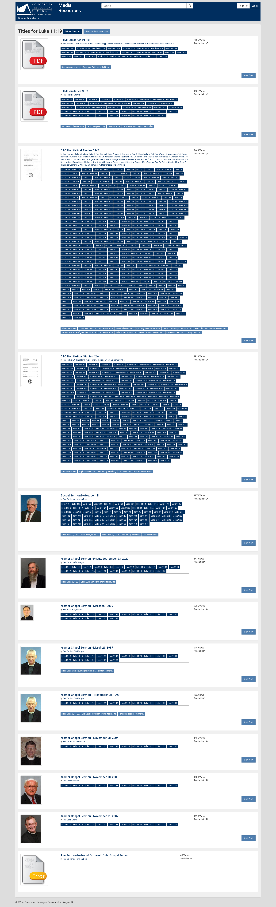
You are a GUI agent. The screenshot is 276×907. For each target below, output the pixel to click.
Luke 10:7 (87, 218)
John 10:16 (161, 433)
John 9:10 (168, 512)
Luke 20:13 (171, 254)
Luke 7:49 (87, 206)
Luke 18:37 (90, 417)
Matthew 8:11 (108, 373)
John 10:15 (149, 433)
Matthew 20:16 (83, 393)
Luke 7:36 (76, 202)
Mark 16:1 (108, 397)
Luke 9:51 (151, 210)
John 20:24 (79, 310)
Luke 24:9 (87, 286)
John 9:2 (87, 512)
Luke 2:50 (173, 401)
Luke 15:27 (172, 250)
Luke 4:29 (108, 194)
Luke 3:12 (96, 182)
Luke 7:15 (167, 198)
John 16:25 (152, 453)
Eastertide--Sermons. (125, 328)
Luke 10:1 (151, 214)
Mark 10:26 (66, 56)
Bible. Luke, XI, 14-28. (111, 535)
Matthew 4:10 (67, 104)
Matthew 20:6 (181, 385)
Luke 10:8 (98, 218)
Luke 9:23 (162, 206)
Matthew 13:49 (98, 48)
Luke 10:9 (108, 218)
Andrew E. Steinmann (122, 154)
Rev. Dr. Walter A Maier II (165, 162)
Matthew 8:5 (147, 369)
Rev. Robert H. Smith (71, 95)
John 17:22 (79, 306)
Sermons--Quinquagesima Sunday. (138, 126)
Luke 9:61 (130, 214)
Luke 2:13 (136, 174)
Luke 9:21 (140, 206)
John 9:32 (166, 520)
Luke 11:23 (172, 112)
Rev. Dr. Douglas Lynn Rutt (143, 154)
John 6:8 (105, 425)
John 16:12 (125, 302)
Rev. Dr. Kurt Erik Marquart (74, 651)
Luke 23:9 (119, 266)
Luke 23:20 (125, 270)
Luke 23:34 (172, 274)
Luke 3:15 (129, 182)
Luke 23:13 (166, 266)
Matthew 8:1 (95, 369)
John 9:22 (177, 516)
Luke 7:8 (93, 198)
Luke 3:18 (161, 182)
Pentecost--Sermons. (143, 471)
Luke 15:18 (66, 250)
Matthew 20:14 (171, 389)
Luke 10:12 (143, 218)
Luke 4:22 (162, 190)
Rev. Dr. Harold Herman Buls (142, 157)
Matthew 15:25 (129, 108)
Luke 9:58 (98, 214)
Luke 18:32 (137, 116)
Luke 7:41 (130, 202)
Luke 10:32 (172, 222)
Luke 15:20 (90, 250)
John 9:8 (147, 512)
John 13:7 (121, 437)
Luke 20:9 (125, 254)
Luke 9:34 (119, 210)
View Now (248, 75)
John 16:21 (103, 453)
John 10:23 (121, 290)
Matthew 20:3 (138, 385)
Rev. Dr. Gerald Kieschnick (74, 741)
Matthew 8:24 (165, 373)
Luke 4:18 (119, 190)
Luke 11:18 (151, 56)
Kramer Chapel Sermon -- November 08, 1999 (90, 694)
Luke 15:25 (149, 250)
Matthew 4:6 (132, 100)
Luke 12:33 (78, 238)
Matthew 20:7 (67, 389)
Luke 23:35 (66, 278)
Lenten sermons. (106, 332)
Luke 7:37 (87, 202)
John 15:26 (128, 298)
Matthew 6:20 (153, 104)
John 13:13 (66, 441)
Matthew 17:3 (126, 381)
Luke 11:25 (78, 116)
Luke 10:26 (101, 222)
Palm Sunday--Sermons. (126, 332)
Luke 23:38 (101, 278)
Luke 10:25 (90, 222)
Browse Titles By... (28, 18)
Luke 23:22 (149, 270)
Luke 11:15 (78, 112)
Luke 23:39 (113, 278)
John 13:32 (116, 294)
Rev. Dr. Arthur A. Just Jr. (77, 159)
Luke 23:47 (90, 282)
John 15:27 (140, 298)
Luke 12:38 (137, 238)
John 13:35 (152, 294)
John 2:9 (75, 290)
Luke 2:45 (119, 401)
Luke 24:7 (65, 286)
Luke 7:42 (140, 202)
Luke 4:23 (173, 190)
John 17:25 (116, 306)
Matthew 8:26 (67, 377)
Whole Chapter (72, 31)
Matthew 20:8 (82, 389)
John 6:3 (178, 421)
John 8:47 (77, 429)
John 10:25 (146, 290)
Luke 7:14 (156, 198)
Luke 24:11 (110, 286)
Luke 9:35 (130, 210)
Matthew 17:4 (141, 381)
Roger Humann (95, 159)
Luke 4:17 (108, 190)
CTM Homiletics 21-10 (75, 40)
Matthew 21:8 (82, 397)
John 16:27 (177, 453)
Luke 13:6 (98, 242)
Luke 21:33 (113, 262)
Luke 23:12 (154, 266)
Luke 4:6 (113, 186)
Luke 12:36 (113, 238)
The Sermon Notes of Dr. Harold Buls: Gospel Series (94, 855)
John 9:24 (77, 520)
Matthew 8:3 (121, 369)
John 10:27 (170, 290)
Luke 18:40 (125, 417)
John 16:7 (65, 302)
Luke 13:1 (172, 238)
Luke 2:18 (65, 178)
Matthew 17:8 (82, 385)
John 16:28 (66, 457)
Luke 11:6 (119, 230)
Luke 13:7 (108, 242)
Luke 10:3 (173, 214)
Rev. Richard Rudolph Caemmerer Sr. (159, 44)
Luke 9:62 (140, 214)
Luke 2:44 (109, 401)
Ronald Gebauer (85, 162)
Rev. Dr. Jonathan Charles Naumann (114, 157)
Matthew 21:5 (155, 393)
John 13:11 (168, 437)
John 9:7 (137, 512)
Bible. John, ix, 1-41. (70, 535)
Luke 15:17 (181, 246)
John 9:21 (166, 516)
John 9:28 (121, 520)
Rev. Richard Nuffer (71, 781)
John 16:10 (100, 302)
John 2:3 (141, 286)
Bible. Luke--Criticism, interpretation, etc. (98, 582)
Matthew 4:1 (66, 100)
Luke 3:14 (118, 182)
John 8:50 (110, 429)
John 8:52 (133, 429)
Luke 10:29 (137, 222)
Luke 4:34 (98, 504)
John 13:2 (65, 437)
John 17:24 (103, 306)
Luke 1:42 (98, 170)
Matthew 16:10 (82, 52)
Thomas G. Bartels (170, 159)
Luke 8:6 (105, 405)
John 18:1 (102, 457)
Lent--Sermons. (114, 126)
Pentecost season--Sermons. (151, 332)
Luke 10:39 (137, 226)
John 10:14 (137, 433)
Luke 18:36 (78, 417)
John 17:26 (128, 306)
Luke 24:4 (157, 282)
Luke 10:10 (119, 218)
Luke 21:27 (160, 258)
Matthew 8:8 (66, 373)
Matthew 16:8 (171, 48)
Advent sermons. (68, 328)
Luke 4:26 (76, 194)
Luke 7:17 (65, 202)
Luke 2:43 (98, 401)
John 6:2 (168, 421)
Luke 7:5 (65, 198)
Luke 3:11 (86, 182)
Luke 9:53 (173, 210)
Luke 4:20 (140, 190)
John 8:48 (88, 429)
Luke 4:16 (98, 190)
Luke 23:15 (66, 270)
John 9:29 (133, 520)
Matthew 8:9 (80, 373)
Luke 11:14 (66, 112)
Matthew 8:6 (160, 369)
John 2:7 (181, 286)
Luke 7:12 (135, 198)
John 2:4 (151, 286)
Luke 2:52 (76, 405)
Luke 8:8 (124, 405)
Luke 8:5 (96, 405)
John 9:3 (97, 512)
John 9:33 (177, 520)
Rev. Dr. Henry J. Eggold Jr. (95, 360)
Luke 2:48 (151, 401)
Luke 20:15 (78, 258)
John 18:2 (114, 457)
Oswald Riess (113, 44)
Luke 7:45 (173, 202)
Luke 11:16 (90, 112)
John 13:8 (133, 437)
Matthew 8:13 (136, 373)
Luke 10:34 (78, 226)
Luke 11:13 (78, 234)
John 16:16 (163, 449)
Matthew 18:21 (128, 52)
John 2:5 (161, 286)
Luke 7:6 (74, 198)
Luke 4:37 (130, 504)
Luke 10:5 (65, 218)
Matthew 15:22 (83, 108)
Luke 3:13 (107, 182)
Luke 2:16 (168, 174)
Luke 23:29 (113, 274)
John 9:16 (110, 516)
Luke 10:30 (149, 222)
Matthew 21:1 (98, 393)
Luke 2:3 (159, 170)
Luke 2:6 (65, 174)
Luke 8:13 (176, 405)
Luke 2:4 (168, 170)
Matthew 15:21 (67, 108)
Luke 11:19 (162, 56)
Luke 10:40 (149, 226)
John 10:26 (158, 290)
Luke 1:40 (76, 170)
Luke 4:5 (103, 186)
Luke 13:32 (153, 242)
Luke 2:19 (76, 178)
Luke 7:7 (84, 198)
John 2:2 (131, 286)
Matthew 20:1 (110, 385)
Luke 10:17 (167, 218)
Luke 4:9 (141, 186)
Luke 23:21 (137, 270)
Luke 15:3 (99, 246)
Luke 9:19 (119, 206)
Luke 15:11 (110, 246)
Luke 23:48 (101, 282)
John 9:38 (110, 524)
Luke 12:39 (149, 238)
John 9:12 (65, 516)
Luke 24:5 (167, 282)
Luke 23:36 (78, 278)
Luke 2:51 (65, 405)
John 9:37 (99, 524)
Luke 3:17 (150, 182)
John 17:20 (174, 302)
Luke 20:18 (113, 258)
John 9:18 (133, 516)
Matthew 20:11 (125, 389)
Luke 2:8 (84, 174)
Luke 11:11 (174, 230)
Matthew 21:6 (169, 393)
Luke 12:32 (66, 238)
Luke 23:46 (78, 282)
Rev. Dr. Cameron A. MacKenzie (97, 165)
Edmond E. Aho (77, 165)
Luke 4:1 (65, 186)
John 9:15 (99, 516)
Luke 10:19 (66, 222)
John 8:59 (88, 433)
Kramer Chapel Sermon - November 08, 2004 (89, 737)
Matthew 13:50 (113, 48)
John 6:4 (65, 425)
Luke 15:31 (101, 254)
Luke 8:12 (166, 405)
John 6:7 (95, 425)
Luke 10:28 (125, 222)
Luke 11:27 (101, 116)
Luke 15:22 (113, 250)
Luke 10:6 (76, 218)
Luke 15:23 (125, 250)
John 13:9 (144, 437)
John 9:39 (121, 524)
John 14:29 (116, 298)
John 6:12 (148, 425)
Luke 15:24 (137, 250)
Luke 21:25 (137, 258)
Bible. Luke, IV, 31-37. (90, 535)
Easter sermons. (106, 328)
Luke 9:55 (65, 214)
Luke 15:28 (66, 254)
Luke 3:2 (117, 178)
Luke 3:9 (65, 182)
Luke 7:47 (65, 206)
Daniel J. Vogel (119, 162)
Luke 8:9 (134, 405)
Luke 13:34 (176, 242)
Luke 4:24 (183, 190)
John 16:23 (128, 453)
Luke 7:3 (169, 194)
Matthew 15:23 (98, 108)
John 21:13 (66, 318)
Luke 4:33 (87, 504)
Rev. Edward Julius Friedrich (75, 44)
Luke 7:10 (113, 198)
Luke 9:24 (173, 206)
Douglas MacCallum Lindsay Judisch (79, 154)
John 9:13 (77, 516)
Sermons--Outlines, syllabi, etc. (96, 67)
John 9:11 (179, 512)
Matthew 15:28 (175, 108)
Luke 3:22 (182, 182)
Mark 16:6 (163, 397)
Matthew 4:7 (145, 100)
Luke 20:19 (125, 258)
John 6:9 (115, 425)
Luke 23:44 (172, 278)
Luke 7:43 (151, 202)
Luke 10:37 (113, 226)
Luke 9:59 (108, 214)
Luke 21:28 (172, 258)
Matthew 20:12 (141, 389)
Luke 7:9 (103, 198)
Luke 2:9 (93, 174)
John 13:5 (99, 437)
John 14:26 (79, 298)
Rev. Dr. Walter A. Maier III (87, 157)
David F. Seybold (118, 165)
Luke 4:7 (122, 186)
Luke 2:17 (179, 174)
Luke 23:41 (137, 278)
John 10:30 (91, 294)
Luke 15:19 (78, 250)
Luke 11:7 (130, 230)
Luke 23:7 (98, 266)
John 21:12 (180, 314)
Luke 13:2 (183, 238)
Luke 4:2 (74, 186)
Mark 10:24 (169, 52)
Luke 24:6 (178, 282)
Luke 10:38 (125, 226)
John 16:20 (91, 453)
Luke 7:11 (124, 198)
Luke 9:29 (65, 210)
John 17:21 (66, 306)
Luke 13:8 (119, 242)
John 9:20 (155, 516)
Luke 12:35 (101, 238)
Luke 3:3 (127, 178)
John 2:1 (121, 286)
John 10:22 (109, 290)
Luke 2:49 (162, 401)
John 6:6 (85, 425)
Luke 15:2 (88, 246)
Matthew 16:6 (143, 48)
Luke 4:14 (76, 190)
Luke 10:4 (183, 214)
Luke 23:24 (172, 270)
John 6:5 (75, 425)
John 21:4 (88, 314)
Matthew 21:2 (112, 393)
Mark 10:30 (115, 56)
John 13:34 (140, 294)
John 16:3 (137, 445)
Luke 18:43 (160, 417)
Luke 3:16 (139, 182)
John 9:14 (88, 516)
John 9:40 (133, 524)
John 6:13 (159, 425)
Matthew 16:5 (129, 48)
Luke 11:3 (87, 230)
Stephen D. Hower (133, 159)
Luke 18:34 (160, 116)
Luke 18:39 (113, 417)
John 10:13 (125, 433)
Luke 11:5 (108, 230)
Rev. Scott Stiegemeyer (72, 609)
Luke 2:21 (98, 178)
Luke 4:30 (119, 194)
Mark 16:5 (152, 397)
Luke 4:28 (98, 194)
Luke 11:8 (140, 230)
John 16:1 (115, 445)
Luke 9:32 (98, 210)
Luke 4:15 (87, 190)
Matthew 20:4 (153, 385)
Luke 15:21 (101, 250)
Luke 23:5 (76, 266)
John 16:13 (137, 302)
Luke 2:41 (77, 401)
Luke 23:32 (149, 274)
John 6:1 (158, 421)
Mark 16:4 (141, 397)
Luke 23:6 (87, 266)
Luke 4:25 (65, 194)
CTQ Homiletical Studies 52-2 (80, 150)
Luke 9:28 (183, 206)
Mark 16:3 (130, 397)
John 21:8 (133, 314)
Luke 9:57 (87, 214)
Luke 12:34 (90, 238)
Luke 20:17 (101, 258)
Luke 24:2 (135, 282)
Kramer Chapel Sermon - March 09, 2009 (87, 605)
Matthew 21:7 (67, 397)
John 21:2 (65, 314)
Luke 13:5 (87, 242)
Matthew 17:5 (155, 381)
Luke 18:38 (101, 417)
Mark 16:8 (65, 401)
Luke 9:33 (108, 210)
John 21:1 (176, 310)
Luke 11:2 (76, 230)
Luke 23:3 (181, 262)
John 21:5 (99, 314)
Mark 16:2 (119, 397)
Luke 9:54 (183, 210)
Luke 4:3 (84, 186)
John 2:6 (171, 286)
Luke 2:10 (104, 174)
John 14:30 (66, 445)
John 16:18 (66, 453)
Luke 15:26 (160, 250)
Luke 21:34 (125, 262)
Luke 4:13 (65, 190)
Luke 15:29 (78, 254)
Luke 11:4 (98, 230)
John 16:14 (149, 302)
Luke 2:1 (140, 170)
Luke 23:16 (78, 270)
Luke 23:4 (65, 266)
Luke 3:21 (171, 182)
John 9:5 (117, 512)
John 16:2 (126, 445)
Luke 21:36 (149, 262)
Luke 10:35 (90, 226)
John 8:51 (121, 429)
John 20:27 (116, 310)
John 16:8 (77, 302)
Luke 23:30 (125, 274)
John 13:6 (110, 437)
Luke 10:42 (172, 226)
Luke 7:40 (119, 202)
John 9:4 (107, 512)
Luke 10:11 (131, 218)
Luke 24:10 (98, 286)
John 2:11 (97, 290)
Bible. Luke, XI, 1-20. (70, 582)
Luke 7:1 (150, 194)
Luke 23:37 (90, 278)
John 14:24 (177, 294)
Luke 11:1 (65, 230)
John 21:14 (79, 318)
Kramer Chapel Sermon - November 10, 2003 (89, 777)
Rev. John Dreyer (70, 820)
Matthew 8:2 (108, 369)
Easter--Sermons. (68, 471)
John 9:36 (88, 524)
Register (243, 5)
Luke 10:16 (155, 218)
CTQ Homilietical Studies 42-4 (80, 356)
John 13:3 (77, 437)
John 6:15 (182, 425)
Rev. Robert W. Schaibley (73, 360)
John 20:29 (140, 310)
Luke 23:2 (171, 262)
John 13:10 (156, 437)
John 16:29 (79, 457)
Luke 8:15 (76, 409)
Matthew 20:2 (124, 385)
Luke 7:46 (183, 202)
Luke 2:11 (115, 174)
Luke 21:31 (90, 262)
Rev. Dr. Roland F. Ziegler (73, 562)
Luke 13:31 (141, 242)
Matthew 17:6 (169, 381)
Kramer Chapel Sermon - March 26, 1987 (87, 647)
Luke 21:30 (78, 262)
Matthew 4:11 (82, 104)
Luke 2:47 (141, 401)
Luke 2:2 (149, 170)
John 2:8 (65, 290)
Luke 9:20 (130, 206)
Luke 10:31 (160, 222)
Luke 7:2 (160, 194)
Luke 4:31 (130, 194)
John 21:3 (77, 314)
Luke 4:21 (151, 190)
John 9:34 (65, 524)
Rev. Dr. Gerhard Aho (116, 360)
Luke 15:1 (77, 246)
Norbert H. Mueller (68, 157)
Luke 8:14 (65, 409)
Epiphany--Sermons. (87, 471)
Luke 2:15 (157, 174)
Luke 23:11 (142, 266)
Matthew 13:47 (67, 48)
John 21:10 (156, 314)
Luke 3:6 (155, 178)
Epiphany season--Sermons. (148, 328)
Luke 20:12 (159, 254)
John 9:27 (110, 520)
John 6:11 (137, 425)
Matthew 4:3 (93, 100)
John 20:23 (66, 310)
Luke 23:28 (101, 274)
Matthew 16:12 (112, 52)
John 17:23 (91, 306)
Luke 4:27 (87, 194)
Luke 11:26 (90, 116)
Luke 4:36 (119, 504)
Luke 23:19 (113, 270)
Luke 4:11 (162, 186)
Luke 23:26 (78, 274)
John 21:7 (121, 314)
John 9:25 (88, 520)
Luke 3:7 (165, 178)
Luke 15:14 (145, 246)
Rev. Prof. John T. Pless (151, 159)
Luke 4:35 (108, 504)
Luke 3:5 (146, 178)
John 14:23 (165, 294)
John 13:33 (128, 294)
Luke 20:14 (66, 258)
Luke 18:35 (66, 417)
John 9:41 (144, 524)
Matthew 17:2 (112, 381)
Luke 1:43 (108, 170)
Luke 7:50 (98, 206)
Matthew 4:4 (106, 100)
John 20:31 (165, 310)
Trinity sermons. (193, 332)
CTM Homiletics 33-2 (74, 91)
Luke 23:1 (160, 262)
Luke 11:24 (66, 116)
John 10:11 (100, 433)
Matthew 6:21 (167, 104)
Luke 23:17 (90, 270)
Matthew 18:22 (143, 52)
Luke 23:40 (125, 278)
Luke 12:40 (160, 238)
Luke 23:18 (101, 270)
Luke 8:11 (155, 405)
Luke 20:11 (148, 254)
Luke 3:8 (175, 178)
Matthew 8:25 (179, 373)
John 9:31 (155, 520)
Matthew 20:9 (96, 389)
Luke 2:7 (74, 174)
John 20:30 (152, 310)
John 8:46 (65, 429)
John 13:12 (180, 437)
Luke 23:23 (160, 270)
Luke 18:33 (149, 116)
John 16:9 (88, 302)
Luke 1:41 (87, 170)
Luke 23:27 (90, 274)
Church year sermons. (71, 67)
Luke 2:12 (125, 174)
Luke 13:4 (76, 242)
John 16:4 (152, 298)
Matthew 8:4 (134, 369)
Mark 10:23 (157, 52)
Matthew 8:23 (150, 373)
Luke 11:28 (113, 116)
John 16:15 (161, 302)
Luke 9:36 (140, 210)
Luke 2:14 (147, 174)
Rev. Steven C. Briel (104, 154)
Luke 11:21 (149, 112)
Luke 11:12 (66, 234)
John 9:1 (77, 512)
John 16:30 (91, 457)
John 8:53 (144, 429)
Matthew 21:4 (141, 393)
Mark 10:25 (181, 52)
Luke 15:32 (113, 254)
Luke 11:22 (160, 112)
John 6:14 (171, 425)
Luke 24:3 (146, 282)
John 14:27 (91, 298)
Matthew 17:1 (98, 381)
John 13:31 (103, 294)
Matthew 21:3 (126, 393)
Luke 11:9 (151, 230)
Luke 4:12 (173, 186)
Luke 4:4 (93, 186)
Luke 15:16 (169, 246)
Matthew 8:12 (122, 373)
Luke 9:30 (76, 210)
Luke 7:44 (162, 202)
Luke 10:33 (66, 226)
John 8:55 (166, 429)
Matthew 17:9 (96, 385)
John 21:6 (110, 314)
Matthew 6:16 (96, 104)
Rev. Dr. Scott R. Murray (103, 162)
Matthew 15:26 (144, 108)
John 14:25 (66, 298)
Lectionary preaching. (96, 126)
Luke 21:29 (66, 262)
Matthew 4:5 (119, 100)
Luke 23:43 (160, 278)
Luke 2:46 (130, 401)
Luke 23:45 (66, 282)
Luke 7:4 (179, 194)
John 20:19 (140, 306)
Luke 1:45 (130, 170)
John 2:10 (86, 290)
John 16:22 (116, 453)
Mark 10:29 (103, 56)
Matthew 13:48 (83, 48)
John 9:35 (77, 524)
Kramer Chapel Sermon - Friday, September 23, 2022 (94, 558)
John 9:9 (157, 512)
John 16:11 (112, 302)
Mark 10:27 (78, 56)
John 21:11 (168, 314)
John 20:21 (165, 306)
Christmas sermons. (88, 328)
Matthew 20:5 (167, 385)
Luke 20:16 (90, 258)
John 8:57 (65, 433)
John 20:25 (91, 310)
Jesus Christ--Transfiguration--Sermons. (79, 332)
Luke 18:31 (125, 116)
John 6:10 (126, 425)
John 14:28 (103, 298)
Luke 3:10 (75, 182)
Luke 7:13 (146, 198)
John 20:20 (152, 306)
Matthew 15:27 (159, 108)
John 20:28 (128, 310)
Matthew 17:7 (67, 385)
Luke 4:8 (132, 186)
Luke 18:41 (137, 417)
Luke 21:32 (101, 262)
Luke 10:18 (179, 218)
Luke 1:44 (119, 170)
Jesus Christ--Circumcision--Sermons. (210, 328)
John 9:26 (99, 520)
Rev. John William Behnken (131, 44)
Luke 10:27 (113, 222)
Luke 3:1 (107, 178)
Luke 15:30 (90, 254)
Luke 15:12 (122, 246)
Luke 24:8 (76, 286)
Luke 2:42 (87, 401)
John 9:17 (121, 516)
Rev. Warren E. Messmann (166, 154)
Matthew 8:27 (82, 377)
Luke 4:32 (140, 194)
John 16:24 (140, 453)
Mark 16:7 (174, 397)
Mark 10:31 (127, 56)
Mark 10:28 (91, 56)
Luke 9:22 (151, 206)
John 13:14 (79, 441)
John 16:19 (79, 453)
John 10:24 (133, 290)
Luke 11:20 (137, 112)
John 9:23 (65, 520)
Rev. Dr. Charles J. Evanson (167, 157)
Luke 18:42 (149, 417)
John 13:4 (88, 437)
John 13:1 (173, 433)
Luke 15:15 (157, 246)
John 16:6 (174, 298)
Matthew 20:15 (67, 393)
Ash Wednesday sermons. (72, 126)
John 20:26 (103, 310)
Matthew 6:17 (110, 104)
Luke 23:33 (160, 274)
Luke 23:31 (137, 274)
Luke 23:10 (130, 266)
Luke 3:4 (136, 178)
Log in (255, 5)
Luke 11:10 (162, 230)
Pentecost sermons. (175, 332)
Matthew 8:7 (174, 369)
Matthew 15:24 (113, 108)
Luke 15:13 (133, 246)
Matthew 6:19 (138, 104)
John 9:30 (144, 520)
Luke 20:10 (136, 254)
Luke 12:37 (125, 238)
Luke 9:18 (108, 206)
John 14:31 (79, 445)
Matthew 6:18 (124, 104)
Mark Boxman (148, 162)
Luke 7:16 (178, 198)
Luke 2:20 (87, 178)
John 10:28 (66, 294)
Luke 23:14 (177, 266)
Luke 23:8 (108, 266)
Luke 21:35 (137, 262)
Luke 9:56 (76, 214)
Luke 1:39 (65, 170)
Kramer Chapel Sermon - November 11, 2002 (89, 816)
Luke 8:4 (86, 405)
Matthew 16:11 (97, 52)
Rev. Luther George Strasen (114, 159)
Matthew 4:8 (158, 100)
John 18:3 (125, 457)
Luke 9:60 (119, 214)
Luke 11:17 (139, 56)
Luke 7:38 (98, 202)
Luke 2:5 (178, 170)
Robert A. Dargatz (134, 162)
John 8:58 (77, 433)
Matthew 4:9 (171, 100)
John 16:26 (165, 453)
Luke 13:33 (164, 242)
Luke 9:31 (87, 210)
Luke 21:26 (149, 258)
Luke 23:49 (113, 282)
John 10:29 (79, 294)
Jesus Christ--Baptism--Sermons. (177, 328)
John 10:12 (112, 433)
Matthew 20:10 (110, 389)
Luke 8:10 (144, 405)
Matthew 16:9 (67, 52)
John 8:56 (177, 429)
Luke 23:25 (66, 274)
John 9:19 (144, 516)
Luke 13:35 (66, 246)
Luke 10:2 (162, 214)
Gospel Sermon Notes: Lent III (80, 495)
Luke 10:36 (101, 226)
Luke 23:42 (149, 278)
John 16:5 (163, 298)
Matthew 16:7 (157, 48)
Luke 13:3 (65, 242)
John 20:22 (177, 306)
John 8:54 (155, 429)
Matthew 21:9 (96, 397)
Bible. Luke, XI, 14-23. (70, 714)
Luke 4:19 (130, 190)
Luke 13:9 (130, 242)
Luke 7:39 (108, 202)
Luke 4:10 (152, 186)
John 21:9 (144, 314)
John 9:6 (127, 512)
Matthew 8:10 (94, 373)
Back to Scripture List (97, 31)
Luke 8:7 (115, 405)
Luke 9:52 (162, 210)
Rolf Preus (182, 154)
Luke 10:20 (78, 222)
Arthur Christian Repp (97, 44)
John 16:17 (175, 449)
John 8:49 (99, 429)
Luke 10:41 (160, 226)
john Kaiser (73, 162)
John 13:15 (91, 441)
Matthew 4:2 (80, 100)
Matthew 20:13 (156, 389)
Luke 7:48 (76, 206)
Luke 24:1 (125, 282)
